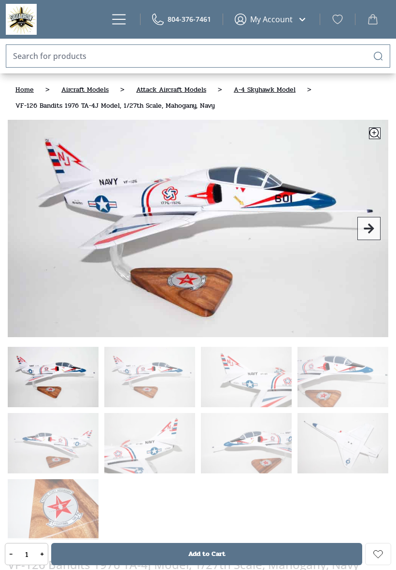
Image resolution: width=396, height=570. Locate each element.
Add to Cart (207, 554)
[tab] (53, 377)
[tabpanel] (198, 228)
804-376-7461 (189, 19)
